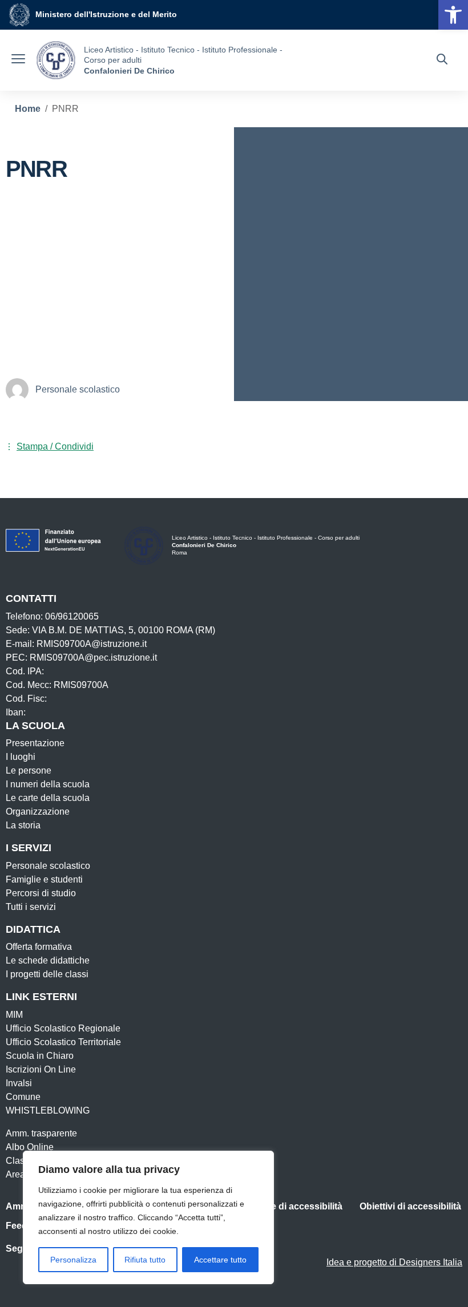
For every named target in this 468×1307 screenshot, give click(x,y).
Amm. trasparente (41, 1133)
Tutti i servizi (31, 907)
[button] (453, 15)
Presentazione (35, 743)
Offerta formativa (39, 947)
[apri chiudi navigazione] (18, 60)
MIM (14, 1014)
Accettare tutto (220, 1259)
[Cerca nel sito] (442, 60)
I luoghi (20, 757)
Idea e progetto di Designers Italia (394, 1262)
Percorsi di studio (41, 893)
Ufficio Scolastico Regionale (63, 1028)
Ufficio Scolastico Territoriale (63, 1042)
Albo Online (30, 1147)
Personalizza (73, 1259)
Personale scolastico (48, 866)
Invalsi (19, 1083)
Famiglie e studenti (44, 879)
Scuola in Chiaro (40, 1056)
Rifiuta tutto (145, 1259)
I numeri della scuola (48, 784)
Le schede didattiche (48, 960)
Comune (23, 1097)
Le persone (28, 770)
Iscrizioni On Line (41, 1069)
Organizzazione (38, 811)
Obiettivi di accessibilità (410, 1206)
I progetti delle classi (47, 974)
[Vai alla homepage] (56, 60)
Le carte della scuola (48, 798)
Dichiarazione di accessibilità (279, 1206)
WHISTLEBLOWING (48, 1110)
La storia (23, 825)
